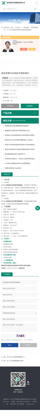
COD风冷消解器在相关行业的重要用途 (17, 163)
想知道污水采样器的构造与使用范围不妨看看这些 (21, 135)
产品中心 (18, 27)
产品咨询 (10, 106)
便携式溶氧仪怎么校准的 (13, 168)
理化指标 (26, 27)
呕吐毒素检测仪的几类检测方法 (15, 154)
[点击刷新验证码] (20, 335)
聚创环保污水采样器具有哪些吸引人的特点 (19, 140)
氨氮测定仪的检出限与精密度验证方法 (17, 130)
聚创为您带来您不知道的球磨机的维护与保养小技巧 (21, 149)
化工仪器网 (20, 404)
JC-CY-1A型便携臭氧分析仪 (15, 360)
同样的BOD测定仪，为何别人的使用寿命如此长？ (21, 158)
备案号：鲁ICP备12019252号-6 (20, 401)
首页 (11, 27)
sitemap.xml (29, 404)
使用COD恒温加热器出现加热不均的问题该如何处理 (21, 144)
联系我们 (30, 106)
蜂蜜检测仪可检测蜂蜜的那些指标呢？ (17, 126)
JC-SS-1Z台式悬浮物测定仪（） (16, 357)
